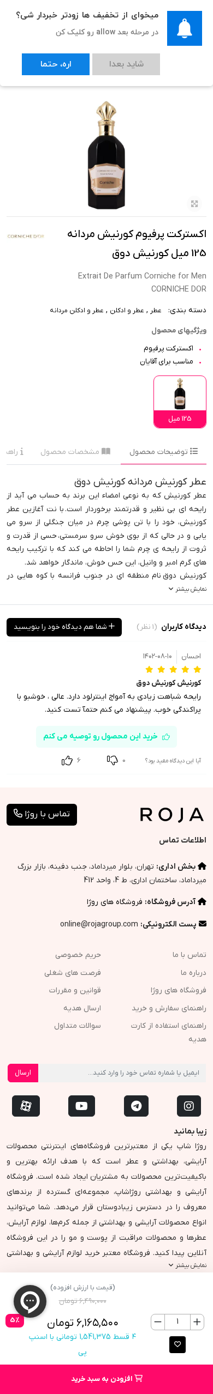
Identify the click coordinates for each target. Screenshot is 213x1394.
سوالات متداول (77, 1026)
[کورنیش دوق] (26, 236)
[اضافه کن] (197, 1322)
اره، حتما (44, 59)
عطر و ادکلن (127, 310)
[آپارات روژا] (26, 1106)
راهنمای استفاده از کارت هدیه (168, 1033)
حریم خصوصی (78, 955)
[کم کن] (158, 1322)
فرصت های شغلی (72, 973)
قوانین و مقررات (75, 990)
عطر (156, 310)
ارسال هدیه (82, 1008)
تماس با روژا (46, 814)
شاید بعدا (93, 59)
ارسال (23, 1072)
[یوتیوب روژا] (81, 1106)
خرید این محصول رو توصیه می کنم (100, 736)
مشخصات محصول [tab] (71, 452)
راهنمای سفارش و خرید (169, 1008)
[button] (177, 1344)
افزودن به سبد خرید (102, 1379)
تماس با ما (189, 955)
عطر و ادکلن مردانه (77, 310)
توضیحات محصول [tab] (159, 452)
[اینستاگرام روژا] (189, 1106)
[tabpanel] (106, 535)
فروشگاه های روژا (115, 902)
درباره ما (193, 973)
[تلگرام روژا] (136, 1106)
